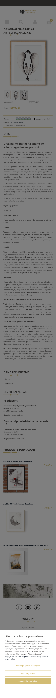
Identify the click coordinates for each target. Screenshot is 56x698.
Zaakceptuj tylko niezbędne (28, 666)
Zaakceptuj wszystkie (28, 681)
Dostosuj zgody (28, 673)
